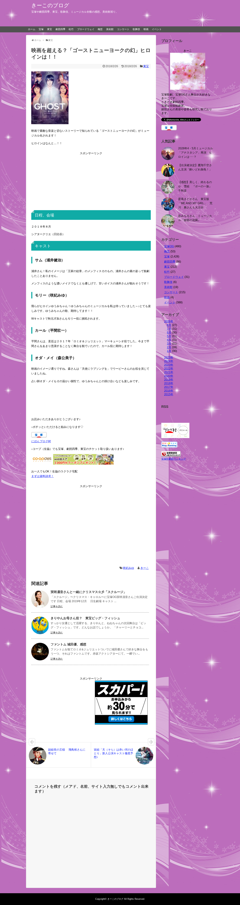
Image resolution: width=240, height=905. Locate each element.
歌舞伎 (136, 29)
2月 (169, 347)
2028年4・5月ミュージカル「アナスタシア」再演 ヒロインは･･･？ (195, 152)
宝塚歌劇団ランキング (173, 458)
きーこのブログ (50, 5)
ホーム (31, 29)
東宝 (49, 29)
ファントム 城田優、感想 (68, 644)
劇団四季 (60, 29)
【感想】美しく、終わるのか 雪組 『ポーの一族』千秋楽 (195, 186)
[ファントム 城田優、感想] (40, 651)
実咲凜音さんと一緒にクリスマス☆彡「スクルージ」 (89, 592)
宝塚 (41, 29)
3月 (169, 343)
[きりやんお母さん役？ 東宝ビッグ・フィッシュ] (40, 625)
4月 (169, 339)
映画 (146, 29)
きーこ (144, 567)
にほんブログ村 (41, 441)
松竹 (71, 29)
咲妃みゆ (128, 567)
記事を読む (57, 606)
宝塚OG (169, 246)
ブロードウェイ (85, 29)
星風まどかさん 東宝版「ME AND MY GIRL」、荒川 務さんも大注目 (195, 203)
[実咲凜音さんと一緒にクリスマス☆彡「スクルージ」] (40, 599)
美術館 (109, 29)
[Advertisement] (91, 180)
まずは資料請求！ (42, 476)
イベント (157, 29)
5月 (169, 336)
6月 (169, 332)
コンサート (123, 29)
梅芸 (100, 29)
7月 (169, 328)
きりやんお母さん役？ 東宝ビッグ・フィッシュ (85, 618)
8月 (169, 325)
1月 (169, 350)
